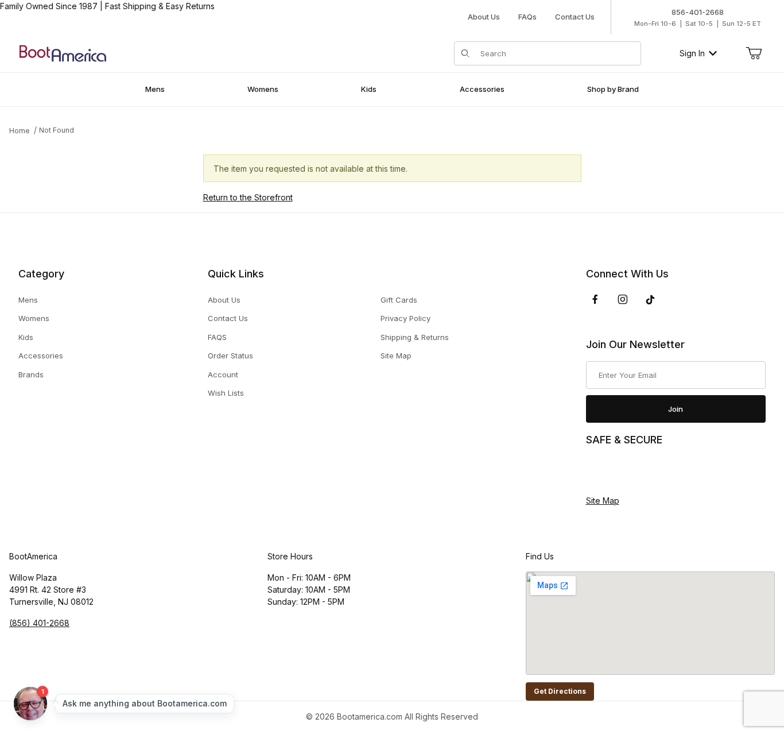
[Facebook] (595, 299)
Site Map (396, 355)
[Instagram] (622, 299)
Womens (33, 318)
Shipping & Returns (415, 337)
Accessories (40, 355)
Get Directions (560, 691)
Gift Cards (399, 299)
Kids (25, 337)
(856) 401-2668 (39, 623)
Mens (28, 299)
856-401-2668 (698, 12)
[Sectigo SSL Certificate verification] (618, 471)
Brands (31, 374)
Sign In (692, 53)
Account (223, 374)
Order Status (230, 355)
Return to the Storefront (248, 197)
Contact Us (575, 16)
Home (19, 130)
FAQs (527, 16)
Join (675, 409)
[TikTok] (650, 299)
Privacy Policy (405, 318)
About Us (484, 16)
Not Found (56, 130)
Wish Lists (226, 392)
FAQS (217, 337)
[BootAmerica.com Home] (62, 52)
